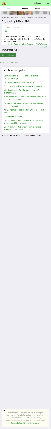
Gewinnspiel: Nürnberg (13, 116)
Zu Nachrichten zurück (9, 62)
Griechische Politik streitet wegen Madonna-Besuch (25, 86)
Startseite (5, 17)
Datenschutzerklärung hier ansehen (25, 423)
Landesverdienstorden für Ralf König (19, 82)
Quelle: (10, 44)
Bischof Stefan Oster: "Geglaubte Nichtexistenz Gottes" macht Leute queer (23, 121)
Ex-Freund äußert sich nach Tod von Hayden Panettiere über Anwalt (22, 128)
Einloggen (37, 2)
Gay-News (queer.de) (18, 17)
